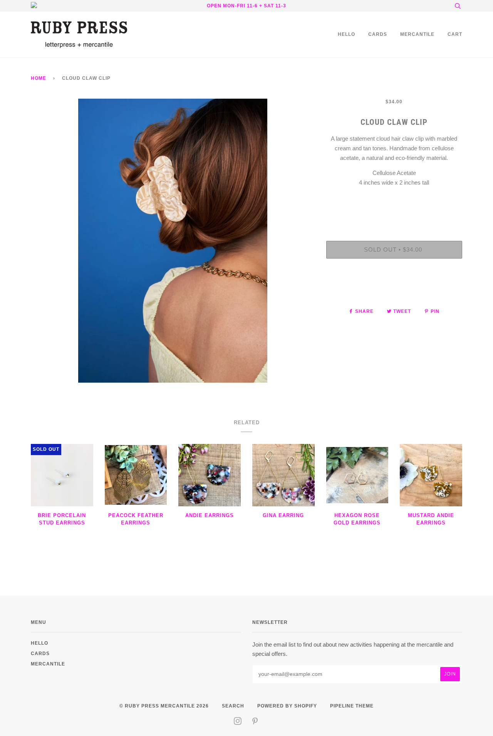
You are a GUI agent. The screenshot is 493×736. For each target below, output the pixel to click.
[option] (173, 241)
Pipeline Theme (352, 705)
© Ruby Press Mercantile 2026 (164, 705)
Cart (455, 34)
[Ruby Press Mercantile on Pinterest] (255, 722)
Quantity (394, 209)
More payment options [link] (394, 291)
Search (233, 705)
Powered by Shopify (287, 705)
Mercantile (417, 34)
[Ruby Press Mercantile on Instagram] (238, 722)
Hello (346, 34)
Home (38, 78)
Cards (377, 34)
